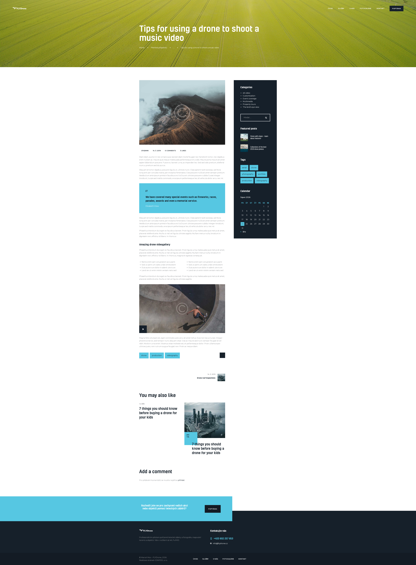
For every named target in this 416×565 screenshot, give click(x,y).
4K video (246, 93)
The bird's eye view (251, 107)
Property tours (249, 104)
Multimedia (248, 101)
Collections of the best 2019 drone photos (258, 148)
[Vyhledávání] (255, 117)
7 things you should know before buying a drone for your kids (158, 412)
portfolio (262, 174)
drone (144, 355)
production (157, 355)
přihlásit (181, 480)
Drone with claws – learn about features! (259, 137)
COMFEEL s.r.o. (161, 560)
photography (248, 174)
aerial (244, 168)
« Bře (243, 232)
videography (172, 355)
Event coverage (249, 99)
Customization (249, 96)
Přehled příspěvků (159, 48)
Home (142, 48)
